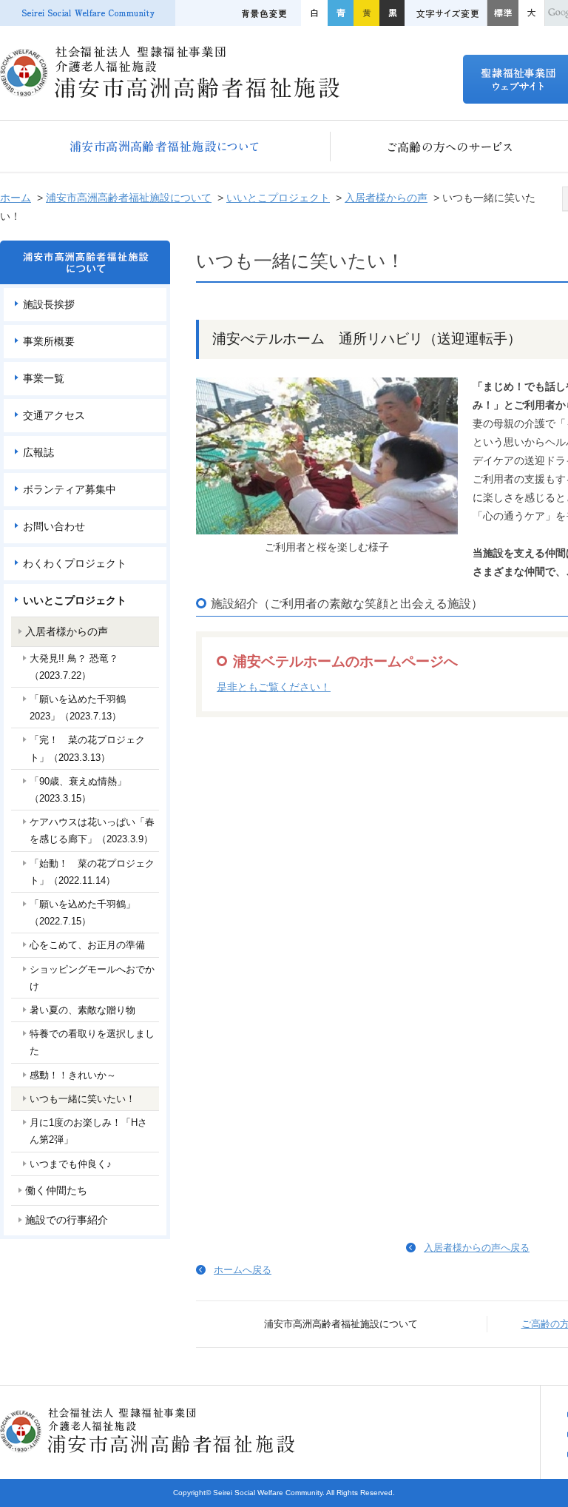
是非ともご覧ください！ (274, 687)
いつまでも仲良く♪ (71, 1163)
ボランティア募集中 (69, 489)
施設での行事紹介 (66, 1220)
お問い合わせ (54, 526)
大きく (531, 13)
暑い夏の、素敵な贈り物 (82, 1010)
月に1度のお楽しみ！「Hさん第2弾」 (88, 1131)
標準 (502, 13)
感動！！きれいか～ (73, 1075)
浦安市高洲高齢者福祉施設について (165, 146)
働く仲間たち (56, 1190)
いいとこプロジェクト (278, 198)
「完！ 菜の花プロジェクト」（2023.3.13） (87, 748)
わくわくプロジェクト (74, 563)
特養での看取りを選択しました (92, 1042)
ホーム (15, 198)
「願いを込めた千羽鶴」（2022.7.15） (82, 913)
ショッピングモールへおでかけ (92, 978)
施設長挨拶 (49, 304)
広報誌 (38, 452)
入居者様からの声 (386, 198)
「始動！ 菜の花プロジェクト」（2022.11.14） (92, 872)
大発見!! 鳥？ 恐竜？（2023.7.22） (74, 667)
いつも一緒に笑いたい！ (82, 1098)
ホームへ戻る (242, 1269)
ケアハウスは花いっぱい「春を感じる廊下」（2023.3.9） (92, 830)
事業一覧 (43, 378)
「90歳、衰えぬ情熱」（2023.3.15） (78, 790)
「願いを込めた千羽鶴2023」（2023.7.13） (78, 708)
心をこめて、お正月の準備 (87, 944)
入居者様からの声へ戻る (477, 1247)
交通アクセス (54, 415)
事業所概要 (49, 341)
